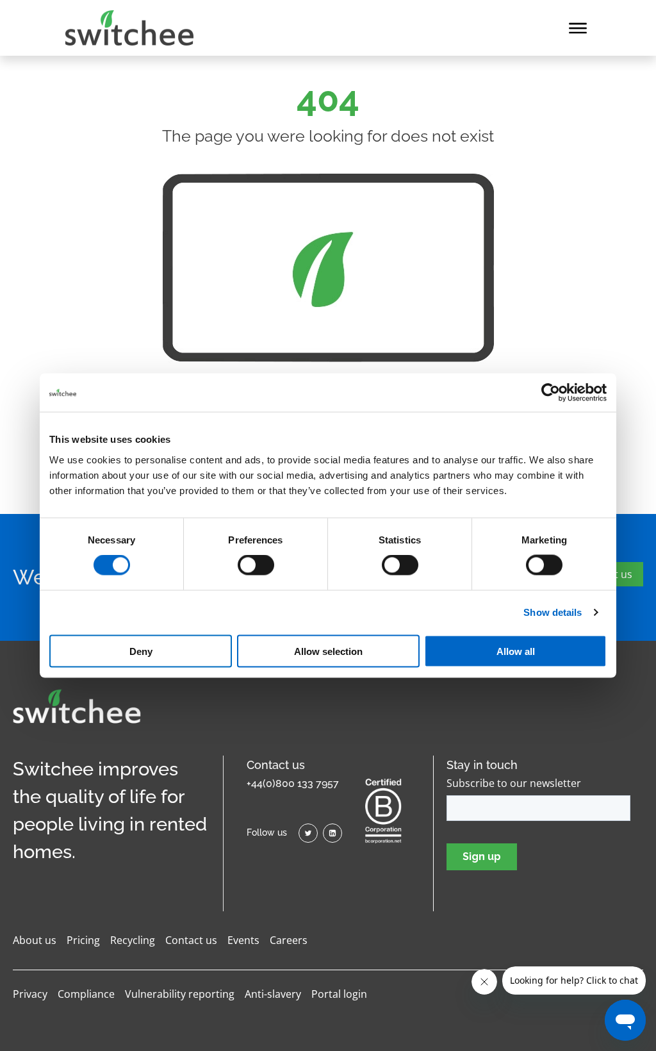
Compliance (86, 994)
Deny (140, 650)
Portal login (339, 994)
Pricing (83, 940)
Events (243, 940)
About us (34, 940)
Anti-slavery (273, 994)
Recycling (132, 940)
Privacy (30, 994)
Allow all (515, 650)
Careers (289, 940)
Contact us (191, 940)
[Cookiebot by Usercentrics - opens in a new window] (551, 392)
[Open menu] (578, 28)
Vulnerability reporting (179, 994)
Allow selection (328, 650)
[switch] (256, 565)
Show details (552, 612)
